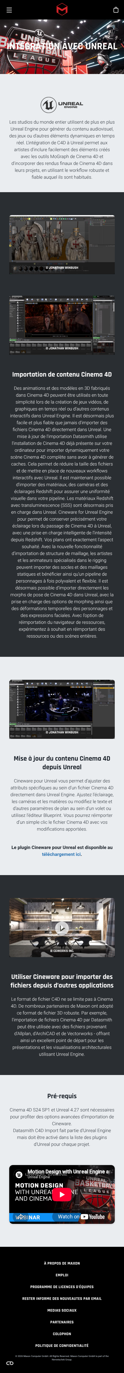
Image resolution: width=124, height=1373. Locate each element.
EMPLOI (62, 1275)
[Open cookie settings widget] (10, 1363)
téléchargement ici (61, 854)
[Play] (62, 928)
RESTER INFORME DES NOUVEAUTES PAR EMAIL (62, 1298)
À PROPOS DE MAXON (62, 1263)
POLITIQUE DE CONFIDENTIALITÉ (62, 1345)
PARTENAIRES (62, 1322)
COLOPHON (62, 1334)
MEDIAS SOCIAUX (61, 1310)
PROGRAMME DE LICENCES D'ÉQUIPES (62, 1287)
